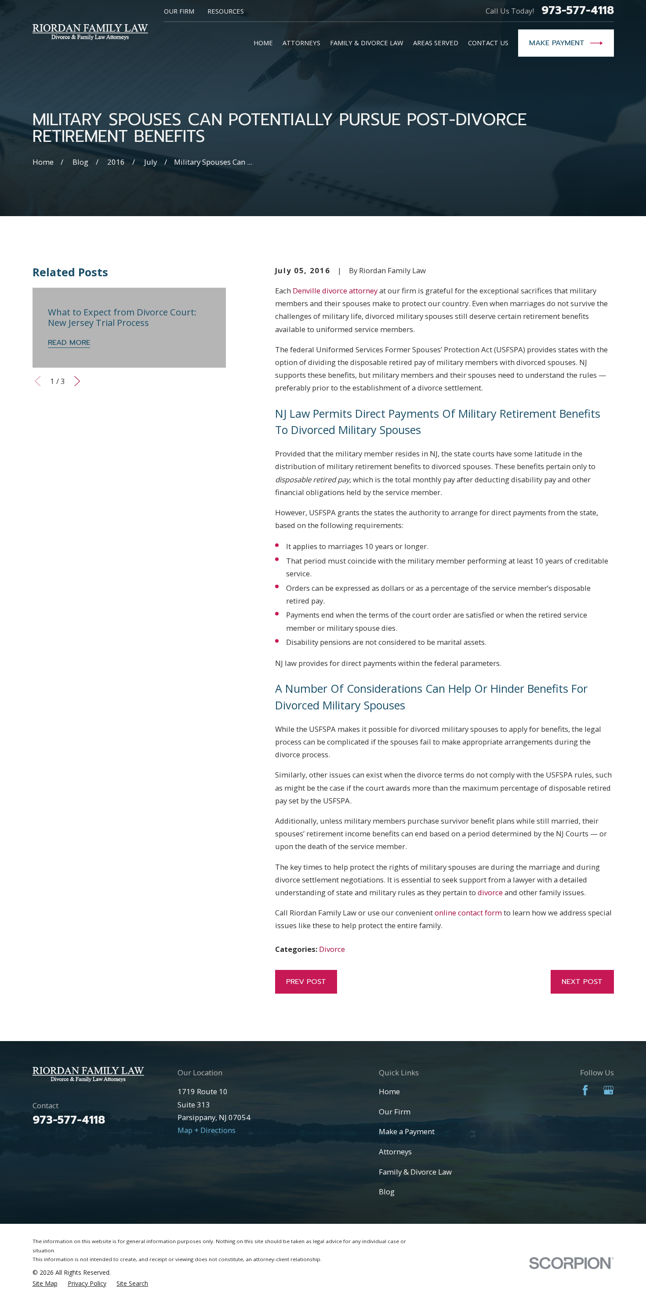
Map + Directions (207, 1130)
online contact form (468, 913)
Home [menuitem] (263, 42)
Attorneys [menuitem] (301, 42)
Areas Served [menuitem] (435, 42)
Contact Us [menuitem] (488, 42)
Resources (225, 11)
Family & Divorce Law (415, 1172)
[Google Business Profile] (608, 1090)
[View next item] (77, 381)
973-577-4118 (577, 10)
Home (389, 1091)
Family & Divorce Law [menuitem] (366, 42)
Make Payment (556, 42)
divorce (490, 892)
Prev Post (306, 981)
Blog (387, 1191)
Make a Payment (407, 1131)
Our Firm (179, 11)
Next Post (582, 981)
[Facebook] (585, 1090)
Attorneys (395, 1151)
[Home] (90, 32)
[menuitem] (45, 1283)
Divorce (332, 949)
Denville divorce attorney (335, 291)
